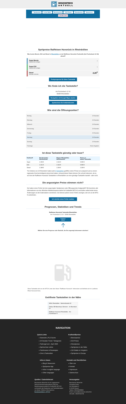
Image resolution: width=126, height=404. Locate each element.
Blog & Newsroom (49, 363)
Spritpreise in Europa (78, 353)
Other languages (48, 373)
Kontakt (72, 366)
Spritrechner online (46, 347)
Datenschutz (74, 373)
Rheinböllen (55, 54)
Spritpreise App (48, 366)
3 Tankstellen (59, 171)
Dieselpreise (79, 12)
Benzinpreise (58, 12)
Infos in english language (51, 369)
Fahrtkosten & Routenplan (49, 350)
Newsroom (89, 12)
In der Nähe (47, 12)
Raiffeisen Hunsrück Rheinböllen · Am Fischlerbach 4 (60, 312)
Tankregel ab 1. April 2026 (49, 344)
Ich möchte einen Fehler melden (63, 199)
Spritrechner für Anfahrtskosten (63, 102)
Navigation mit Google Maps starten (63, 98)
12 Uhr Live (63, 15)
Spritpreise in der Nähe (79, 347)
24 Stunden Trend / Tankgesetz (50, 341)
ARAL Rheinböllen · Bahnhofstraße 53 (60, 303)
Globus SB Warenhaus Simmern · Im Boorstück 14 (63, 307)
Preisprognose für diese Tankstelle (63, 79)
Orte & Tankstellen (46, 353)
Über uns (73, 363)
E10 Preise (68, 12)
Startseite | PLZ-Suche (48, 338)
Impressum (73, 369)
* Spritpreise (37, 12)
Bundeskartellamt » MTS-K (42, 392)
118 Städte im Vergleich (79, 350)
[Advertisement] (63, 32)
